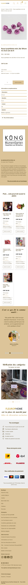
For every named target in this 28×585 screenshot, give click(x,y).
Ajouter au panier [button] (7, 231)
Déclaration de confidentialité (8, 525)
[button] (5, 353)
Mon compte (4, 548)
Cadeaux (3, 506)
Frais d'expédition (7, 71)
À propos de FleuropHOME (7, 514)
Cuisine (3, 498)
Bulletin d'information (6, 550)
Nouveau (3, 509)
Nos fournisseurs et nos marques (9, 517)
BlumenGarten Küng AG (9, 45)
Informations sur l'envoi (6, 539)
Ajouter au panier (18, 82)
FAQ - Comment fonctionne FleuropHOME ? (11, 545)
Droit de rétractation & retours (8, 542)
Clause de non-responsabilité (8, 528)
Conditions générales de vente (8, 523)
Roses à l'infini (9, 9)
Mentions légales (5, 531)
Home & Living (4, 492)
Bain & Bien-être (5, 500)
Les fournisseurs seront (6, 520)
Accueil (3, 9)
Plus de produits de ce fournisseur (17, 181)
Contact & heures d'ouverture (8, 537)
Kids (2, 503)
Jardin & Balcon (5, 495)
